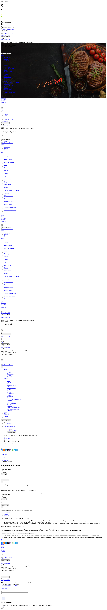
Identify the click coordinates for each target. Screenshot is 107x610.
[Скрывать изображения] (1, 21)
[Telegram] (17, 450)
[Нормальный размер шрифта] (2, 4)
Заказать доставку (5, 53)
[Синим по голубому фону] (1, 13)
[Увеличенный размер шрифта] (2, 6)
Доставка (6, 60)
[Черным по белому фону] (1, 9)
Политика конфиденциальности (9, 585)
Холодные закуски (9, 68)
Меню (2, 63)
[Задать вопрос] (2, 482)
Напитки (6, 81)
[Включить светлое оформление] (2, 367)
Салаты (6, 65)
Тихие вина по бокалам (10, 91)
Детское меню (7, 79)
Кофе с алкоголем (8, 85)
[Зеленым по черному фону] (1, 16)
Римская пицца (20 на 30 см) (11, 82)
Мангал (6, 75)
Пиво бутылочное (8, 88)
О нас (2, 546)
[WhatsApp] (12, 450)
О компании (7, 57)
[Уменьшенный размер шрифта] (1, 2)
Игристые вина (8, 89)
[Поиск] (2, 108)
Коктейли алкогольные (10, 92)
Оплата (6, 514)
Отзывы (6, 59)
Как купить (7, 512)
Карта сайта (4, 588)
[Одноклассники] (4, 450)
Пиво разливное (8, 86)
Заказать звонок (5, 36)
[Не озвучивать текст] (1, 26)
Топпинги (6, 84)
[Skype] (15, 450)
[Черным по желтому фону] (1, 14)
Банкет (2, 96)
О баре (2, 55)
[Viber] (10, 450)
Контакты (3, 102)
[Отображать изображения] (1, 19)
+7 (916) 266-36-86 (8, 33)
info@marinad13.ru (5, 39)
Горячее (6, 72)
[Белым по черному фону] (1, 11)
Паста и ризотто (8, 71)
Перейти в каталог (6, 606)
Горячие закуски (8, 67)
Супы (5, 70)
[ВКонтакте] (4, 104)
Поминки (3, 98)
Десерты (6, 78)
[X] (8, 450)
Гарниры (6, 74)
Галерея (3, 100)
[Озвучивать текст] (2, 24)
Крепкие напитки (8, 94)
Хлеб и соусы (7, 77)
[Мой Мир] (6, 450)
